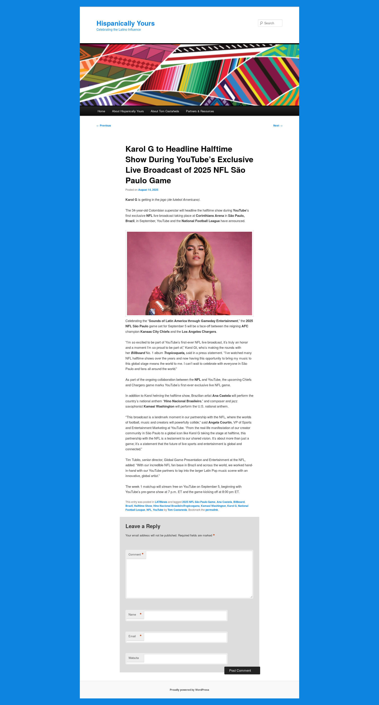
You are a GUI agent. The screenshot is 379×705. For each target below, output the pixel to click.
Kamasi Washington (213, 506)
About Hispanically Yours (128, 111)
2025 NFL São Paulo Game (198, 502)
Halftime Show (143, 506)
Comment (136, 554)
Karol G (232, 506)
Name (135, 614)
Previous (104, 125)
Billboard (239, 502)
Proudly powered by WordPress (189, 690)
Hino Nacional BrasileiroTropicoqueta (176, 506)
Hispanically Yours (126, 23)
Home (101, 111)
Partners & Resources (200, 111)
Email (135, 636)
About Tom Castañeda (165, 111)
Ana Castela (224, 502)
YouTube (158, 510)
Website (134, 658)
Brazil (129, 506)
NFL (149, 510)
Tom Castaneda (177, 510)
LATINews (161, 502)
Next (277, 125)
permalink (212, 510)
